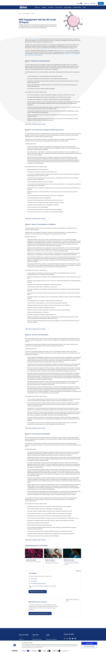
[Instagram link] (67, 639)
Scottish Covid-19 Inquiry (63, 50)
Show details (65, 650)
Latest (84, 7)
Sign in (91, 3)
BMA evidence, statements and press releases (36, 124)
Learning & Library (77, 7)
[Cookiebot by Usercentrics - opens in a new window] (14, 651)
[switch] (39, 651)
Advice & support (67, 7)
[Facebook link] (75, 639)
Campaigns (44, 7)
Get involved (51, 7)
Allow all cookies (89, 643)
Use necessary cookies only (89, 646)
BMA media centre (37, 639)
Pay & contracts (58, 7)
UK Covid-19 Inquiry (32, 39)
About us (21, 639)
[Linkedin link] (70, 639)
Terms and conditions (51, 639)
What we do (37, 7)
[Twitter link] (64, 639)
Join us (100, 3)
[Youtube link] (72, 639)
